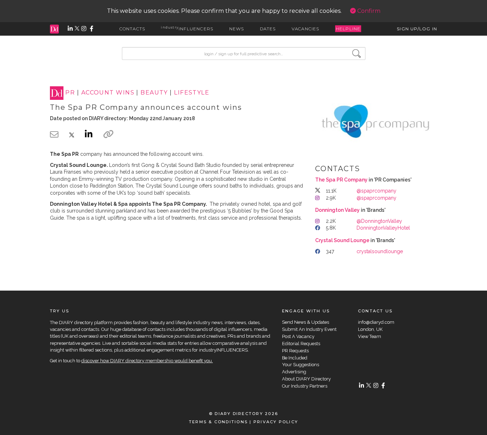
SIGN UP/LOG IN (417, 28)
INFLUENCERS (187, 28)
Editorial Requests (301, 343)
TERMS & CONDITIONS (218, 421)
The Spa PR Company (341, 180)
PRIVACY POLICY (275, 421)
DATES (268, 28)
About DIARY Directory (306, 379)
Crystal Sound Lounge (342, 240)
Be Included (294, 357)
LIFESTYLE (191, 92)
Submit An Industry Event (309, 329)
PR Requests (295, 350)
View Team (369, 336)
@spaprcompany (376, 191)
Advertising (294, 371)
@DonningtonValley (379, 221)
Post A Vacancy (298, 336)
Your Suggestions (300, 364)
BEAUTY (154, 92)
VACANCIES (305, 28)
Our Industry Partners (304, 386)
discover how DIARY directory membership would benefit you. (147, 360)
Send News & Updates (305, 322)
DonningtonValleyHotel (383, 228)
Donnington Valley (337, 210)
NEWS (236, 28)
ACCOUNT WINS (107, 92)
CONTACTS (132, 28)
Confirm (368, 10)
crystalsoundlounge (380, 251)
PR (70, 92)
